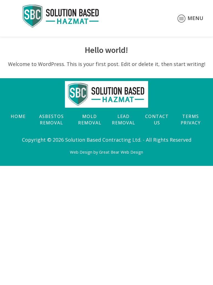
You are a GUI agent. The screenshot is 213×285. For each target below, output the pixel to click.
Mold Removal (89, 119)
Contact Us (157, 119)
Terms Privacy (191, 119)
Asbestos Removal (51, 119)
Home (18, 116)
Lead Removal (123, 119)
